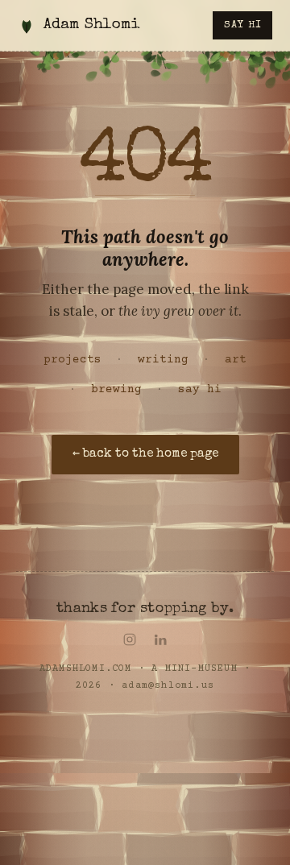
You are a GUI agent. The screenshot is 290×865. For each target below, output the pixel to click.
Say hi (242, 25)
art (235, 360)
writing (163, 360)
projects (73, 360)
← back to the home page (145, 454)
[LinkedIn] (160, 639)
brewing (116, 389)
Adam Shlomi (91, 25)
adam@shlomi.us (168, 686)
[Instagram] (130, 639)
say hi (200, 389)
